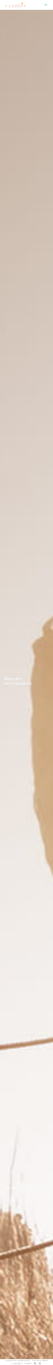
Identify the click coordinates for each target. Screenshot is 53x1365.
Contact (27, 1363)
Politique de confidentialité (17, 1360)
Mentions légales (40, 1360)
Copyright (16, 1363)
